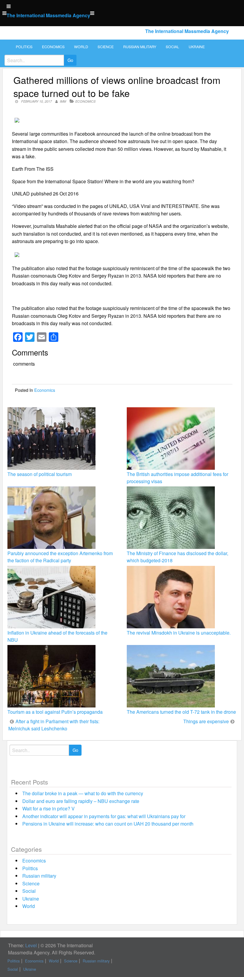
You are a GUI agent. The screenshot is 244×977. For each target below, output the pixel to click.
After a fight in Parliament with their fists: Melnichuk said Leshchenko (53, 725)
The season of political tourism (39, 474)
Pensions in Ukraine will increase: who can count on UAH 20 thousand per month (107, 823)
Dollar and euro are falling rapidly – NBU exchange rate (80, 801)
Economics (53, 46)
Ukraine (197, 46)
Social (172, 46)
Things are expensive (206, 721)
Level (31, 945)
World (81, 46)
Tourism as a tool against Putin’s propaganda (55, 711)
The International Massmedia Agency (48, 15)
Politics (24, 46)
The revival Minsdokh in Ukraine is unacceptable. (179, 632)
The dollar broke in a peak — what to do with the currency (82, 793)
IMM (63, 101)
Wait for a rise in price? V (48, 808)
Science (106, 46)
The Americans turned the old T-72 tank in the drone (181, 711)
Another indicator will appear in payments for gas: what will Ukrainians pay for (103, 816)
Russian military (139, 46)
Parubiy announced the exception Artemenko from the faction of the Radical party (60, 557)
